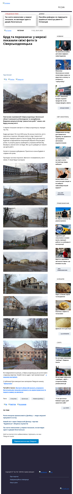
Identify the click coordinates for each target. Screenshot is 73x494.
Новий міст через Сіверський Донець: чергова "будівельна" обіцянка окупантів (20, 423)
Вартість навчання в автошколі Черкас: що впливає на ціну (63, 261)
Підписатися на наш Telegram (25, 441)
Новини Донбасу (38, 398)
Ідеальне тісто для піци (63, 328)
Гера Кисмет (7, 75)
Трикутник (8, 383)
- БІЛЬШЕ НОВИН (64, 108)
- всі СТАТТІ (66, 408)
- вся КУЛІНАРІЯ (64, 334)
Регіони (20, 31)
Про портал (14, 476)
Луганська (25, 398)
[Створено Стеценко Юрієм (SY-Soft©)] (64, 488)
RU (59, 7)
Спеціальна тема (11, 14)
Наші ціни (14, 483)
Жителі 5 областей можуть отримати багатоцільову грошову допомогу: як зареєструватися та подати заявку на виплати (24, 390)
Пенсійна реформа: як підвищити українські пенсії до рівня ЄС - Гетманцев (53, 19)
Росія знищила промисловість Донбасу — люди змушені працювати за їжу (24, 417)
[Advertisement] (25, 58)
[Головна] (6, 3)
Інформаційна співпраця (19, 480)
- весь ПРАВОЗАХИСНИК (62, 269)
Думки (41, 14)
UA (63, 7)
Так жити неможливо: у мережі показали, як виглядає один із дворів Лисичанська (18, 19)
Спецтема (13, 398)
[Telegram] (20, 79)
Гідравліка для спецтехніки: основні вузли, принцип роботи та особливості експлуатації (63, 240)
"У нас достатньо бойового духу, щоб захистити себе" (62, 401)
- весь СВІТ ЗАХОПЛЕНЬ (60, 193)
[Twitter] (11, 79)
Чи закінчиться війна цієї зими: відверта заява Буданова (63, 54)
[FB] (5, 79)
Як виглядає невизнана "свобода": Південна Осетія (63, 360)
